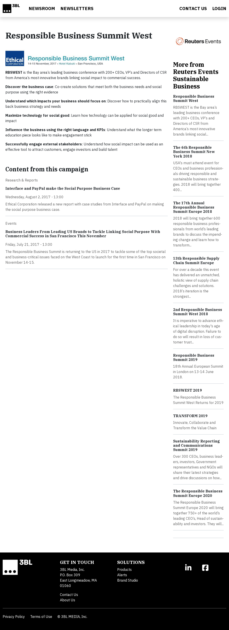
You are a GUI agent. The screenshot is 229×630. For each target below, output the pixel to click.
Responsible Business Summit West (193, 98)
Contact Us (69, 594)
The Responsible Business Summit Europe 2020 (198, 493)
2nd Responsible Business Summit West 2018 (197, 311)
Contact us (193, 8)
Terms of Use (41, 616)
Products (124, 569)
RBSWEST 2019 (187, 390)
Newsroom (42, 8)
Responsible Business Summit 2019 (193, 357)
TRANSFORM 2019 (190, 416)
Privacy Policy (14, 616)
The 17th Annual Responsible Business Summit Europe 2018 (193, 207)
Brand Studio (127, 580)
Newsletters (76, 8)
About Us (67, 600)
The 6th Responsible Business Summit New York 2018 (194, 151)
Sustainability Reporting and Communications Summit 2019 (196, 445)
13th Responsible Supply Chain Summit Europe (196, 260)
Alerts (122, 575)
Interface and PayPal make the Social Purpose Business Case (62, 188)
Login (219, 8)
